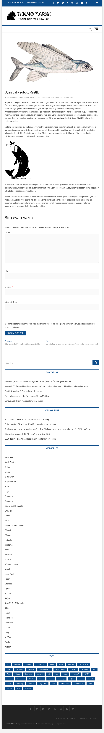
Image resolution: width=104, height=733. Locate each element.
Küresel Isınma (11, 564)
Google (31, 669)
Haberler (9, 540)
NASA (86, 674)
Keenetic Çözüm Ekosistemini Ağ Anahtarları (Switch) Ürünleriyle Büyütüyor (39, 381)
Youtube (28, 688)
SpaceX (90, 679)
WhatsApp (65, 683)
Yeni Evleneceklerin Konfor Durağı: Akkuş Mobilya (27, 396)
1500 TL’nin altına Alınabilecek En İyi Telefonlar (26, 439)
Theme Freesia (30, 724)
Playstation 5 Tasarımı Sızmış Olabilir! (22, 419)
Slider (7, 608)
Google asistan (44, 669)
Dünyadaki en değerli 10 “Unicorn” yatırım (23, 434)
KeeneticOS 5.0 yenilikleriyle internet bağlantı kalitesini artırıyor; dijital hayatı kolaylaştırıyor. (47, 386)
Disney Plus (83, 664)
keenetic (28, 674)
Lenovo (40, 674)
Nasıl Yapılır (10, 574)
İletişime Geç (84, 718)
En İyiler (8, 511)
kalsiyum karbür (36, 97)
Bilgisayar (9, 476)
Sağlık (7, 598)
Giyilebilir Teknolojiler (14, 525)
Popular (8, 593)
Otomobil (9, 583)
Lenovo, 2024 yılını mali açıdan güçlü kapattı (24, 401)
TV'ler (7, 627)
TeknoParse (9, 723)
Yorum (7, 232)
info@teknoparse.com (35, 2)
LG (49, 674)
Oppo (41, 679)
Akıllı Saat (9, 457)
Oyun (7, 588)
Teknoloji (9, 617)
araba (7, 472)
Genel (7, 515)
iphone (17, 674)
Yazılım (8, 642)
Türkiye (31, 683)
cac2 (9, 97)
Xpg (18, 688)
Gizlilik (72, 718)
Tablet (7, 613)
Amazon (17, 664)
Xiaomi (9, 688)
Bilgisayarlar (10, 481)
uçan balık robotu (57, 97)
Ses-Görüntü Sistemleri (15, 603)
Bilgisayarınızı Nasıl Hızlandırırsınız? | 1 (22, 429)
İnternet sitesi (11, 302)
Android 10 (40, 664)
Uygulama (42, 683)
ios (94, 669)
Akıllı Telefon (10, 462)
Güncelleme (60, 669)
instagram (84, 669)
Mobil (7, 569)
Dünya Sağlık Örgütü (14, 506)
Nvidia (31, 679)
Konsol (8, 559)
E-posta (9, 287)
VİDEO (8, 637)
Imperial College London (20, 97)
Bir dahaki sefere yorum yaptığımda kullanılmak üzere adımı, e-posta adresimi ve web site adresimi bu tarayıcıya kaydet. (50, 325)
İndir (7, 549)
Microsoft (75, 674)
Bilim (7, 486)
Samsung (61, 679)
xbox (90, 683)
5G (8, 664)
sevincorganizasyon (47, 424)
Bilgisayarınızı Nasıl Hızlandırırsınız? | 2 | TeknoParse (67, 429)
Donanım (9, 496)
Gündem (8, 535)
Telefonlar (9, 622)
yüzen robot (68, 97)
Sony (81, 679)
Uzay (7, 632)
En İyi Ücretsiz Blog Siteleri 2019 (19, 424)
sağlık (72, 679)
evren (9, 669)
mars (65, 674)
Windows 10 (78, 683)
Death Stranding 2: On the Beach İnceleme (23, 391)
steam (9, 683)
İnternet (8, 554)
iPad (8, 674)
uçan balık (46, 97)
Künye (95, 718)
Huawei (73, 669)
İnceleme (9, 545)
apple (52, 664)
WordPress (40, 724)
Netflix (9, 679)
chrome (71, 664)
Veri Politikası (60, 718)
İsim (7, 271)
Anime (7, 467)
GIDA (7, 520)
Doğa (7, 491)
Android (28, 664)
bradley (46, 419)
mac (56, 674)
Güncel (8, 530)
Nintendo (20, 679)
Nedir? (7, 579)
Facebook (19, 669)
